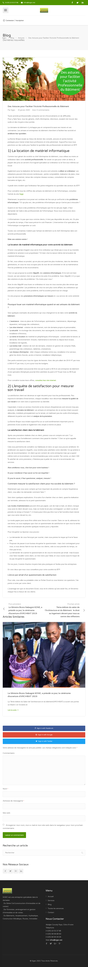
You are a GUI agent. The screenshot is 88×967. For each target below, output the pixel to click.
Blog (49, 904)
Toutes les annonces (56, 908)
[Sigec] (44, 10)
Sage (21, 194)
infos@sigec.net (29, 3)
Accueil (51, 896)
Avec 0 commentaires (40, 110)
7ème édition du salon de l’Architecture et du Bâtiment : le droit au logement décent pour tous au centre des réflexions (62, 610)
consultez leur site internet (45, 380)
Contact (51, 912)
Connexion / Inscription (14, 20)
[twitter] (77, 2)
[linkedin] (82, 2)
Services (51, 900)
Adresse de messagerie (13, 801)
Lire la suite (12, 710)
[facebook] (72, 2)
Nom (5, 789)
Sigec (13, 110)
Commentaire (8, 753)
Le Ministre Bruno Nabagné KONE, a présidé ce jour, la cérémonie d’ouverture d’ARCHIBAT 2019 (25, 609)
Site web (6, 813)
